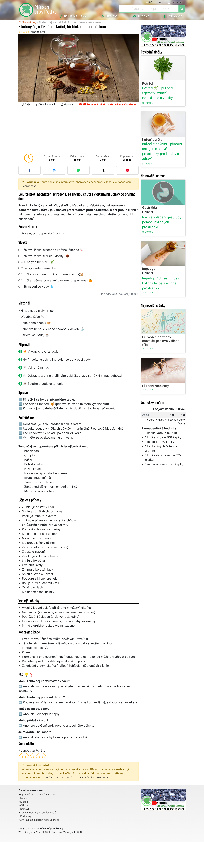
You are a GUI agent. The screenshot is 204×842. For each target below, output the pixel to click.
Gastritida (149, 207)
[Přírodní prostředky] (19, 22)
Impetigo (148, 269)
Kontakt (24, 809)
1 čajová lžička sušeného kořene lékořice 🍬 (52, 250)
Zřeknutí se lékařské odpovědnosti (39, 819)
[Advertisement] (78, 130)
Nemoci (111, 16)
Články (175, 16)
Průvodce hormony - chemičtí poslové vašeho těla (161, 341)
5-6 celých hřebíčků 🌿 (37, 262)
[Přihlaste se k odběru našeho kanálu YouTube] (163, 36)
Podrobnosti (29, 186)
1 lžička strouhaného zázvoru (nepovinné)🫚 (52, 274)
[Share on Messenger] (54, 170)
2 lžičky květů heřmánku (38, 268)
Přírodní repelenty (155, 386)
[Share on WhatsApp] (78, 170)
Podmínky (26, 816)
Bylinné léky (75, 16)
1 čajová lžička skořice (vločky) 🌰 (45, 256)
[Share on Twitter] (103, 170)
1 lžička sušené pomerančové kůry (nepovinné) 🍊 (56, 280)
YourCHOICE (43, 832)
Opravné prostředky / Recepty (37, 794)
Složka (143, 16)
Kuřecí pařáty (152, 139)
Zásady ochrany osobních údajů (38, 812)
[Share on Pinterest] (127, 170)
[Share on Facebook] (29, 170)
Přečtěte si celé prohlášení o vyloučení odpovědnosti (77, 777)
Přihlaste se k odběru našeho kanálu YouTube (109, 104)
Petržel (147, 83)
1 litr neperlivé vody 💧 (37, 286)
